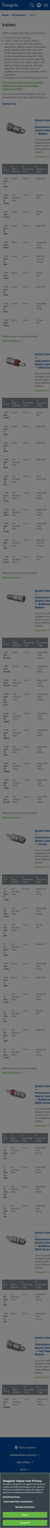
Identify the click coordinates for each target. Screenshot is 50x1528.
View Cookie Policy (11, 1501)
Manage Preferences (24, 1507)
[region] (25, 1500)
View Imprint (26, 1501)
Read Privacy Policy (11, 1497)
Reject (25, 1515)
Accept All (25, 1522)
